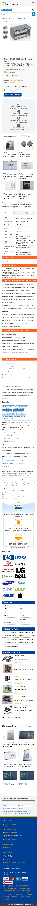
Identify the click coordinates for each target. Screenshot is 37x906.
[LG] (20, 570)
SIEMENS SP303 (7, 408)
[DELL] (20, 576)
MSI (4, 619)
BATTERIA (12, 18)
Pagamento (29, 213)
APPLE (5, 605)
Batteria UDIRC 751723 (23, 639)
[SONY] (20, 563)
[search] (34, 14)
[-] (10, 90)
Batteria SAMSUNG (24, 763)
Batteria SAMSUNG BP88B (6, 639)
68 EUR (21, 173)
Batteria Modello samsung (10, 808)
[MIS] (20, 557)
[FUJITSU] (20, 582)
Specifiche (8, 213)
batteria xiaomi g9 (15, 811)
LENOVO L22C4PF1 (19, 416)
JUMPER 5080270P (18, 408)
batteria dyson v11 (25, 811)
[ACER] (20, 589)
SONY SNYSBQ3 (21, 413)
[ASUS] (8, 595)
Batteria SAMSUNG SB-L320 (6, 632)
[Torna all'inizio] (35, 879)
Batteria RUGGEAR (24, 743)
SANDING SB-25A (8, 416)
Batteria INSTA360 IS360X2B (23, 635)
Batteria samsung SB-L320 (10, 803)
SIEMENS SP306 (7, 411)
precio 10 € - (8, 461)
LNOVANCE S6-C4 (18, 411)
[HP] (8, 557)
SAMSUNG (20, 18)
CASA (5, 18)
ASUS (5, 612)
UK (30, 885)
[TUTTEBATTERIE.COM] (10, 3)
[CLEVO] (8, 589)
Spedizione (19, 213)
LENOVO (21, 615)
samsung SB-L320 (8, 418)
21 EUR (5, 153)
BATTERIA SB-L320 (9, 21)
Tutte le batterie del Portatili (6, 646)
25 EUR (21, 193)
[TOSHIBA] (8, 570)
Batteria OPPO (6, 743)
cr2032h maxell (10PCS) (24, 813)
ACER (5, 609)
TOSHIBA (22, 622)
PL (6, 887)
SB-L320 (5, 261)
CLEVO (5, 615)
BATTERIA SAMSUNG (17, 80)
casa (29, 136)
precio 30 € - (8, 463)
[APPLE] (20, 595)
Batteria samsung (27, 806)
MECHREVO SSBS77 (8, 406)
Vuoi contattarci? (10, 72)
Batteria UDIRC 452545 (23, 642)
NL (28, 885)
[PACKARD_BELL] (8, 563)
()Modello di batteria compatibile (15, 69)
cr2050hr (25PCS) (13, 813)
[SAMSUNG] (8, 582)
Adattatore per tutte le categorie (11, 717)
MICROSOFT (7, 622)
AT (4, 887)
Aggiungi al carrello (13, 94)
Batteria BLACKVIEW (8, 763)
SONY (21, 609)
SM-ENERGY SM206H (9, 413)
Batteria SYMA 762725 (6, 642)
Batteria (21, 808)
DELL (21, 612)
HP (20, 605)
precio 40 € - (20, 463)
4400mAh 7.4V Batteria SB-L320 (11, 806)
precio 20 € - (20, 461)
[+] (17, 90)
